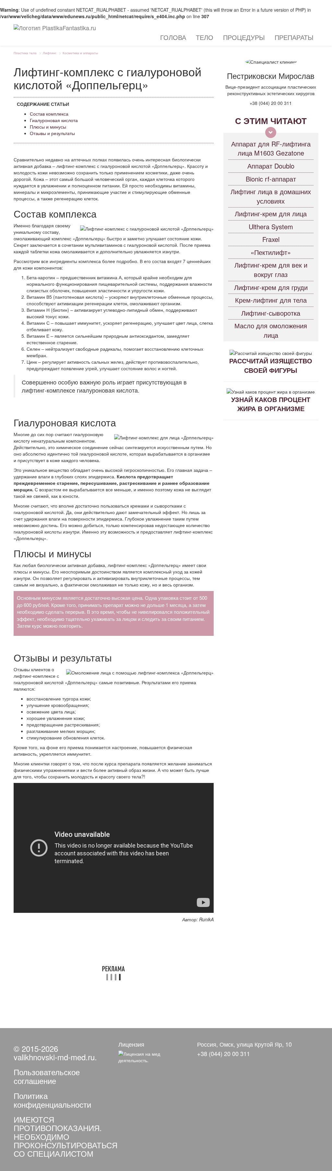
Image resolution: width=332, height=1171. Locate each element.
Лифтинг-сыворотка (270, 313)
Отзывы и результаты (52, 133)
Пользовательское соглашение (47, 1076)
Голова (173, 37)
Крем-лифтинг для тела (271, 300)
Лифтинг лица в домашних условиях (271, 196)
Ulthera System (271, 226)
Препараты (294, 37)
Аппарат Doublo (270, 165)
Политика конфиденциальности (52, 1100)
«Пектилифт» (271, 252)
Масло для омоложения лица (270, 330)
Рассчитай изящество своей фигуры (270, 365)
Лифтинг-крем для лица (271, 213)
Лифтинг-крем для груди (271, 287)
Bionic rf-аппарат (271, 178)
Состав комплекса (49, 113)
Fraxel (270, 239)
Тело (204, 37)
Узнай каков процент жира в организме (270, 404)
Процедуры (244, 37)
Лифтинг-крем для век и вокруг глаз (270, 269)
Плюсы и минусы (48, 126)
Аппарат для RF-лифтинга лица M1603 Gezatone (271, 148)
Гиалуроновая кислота (54, 120)
